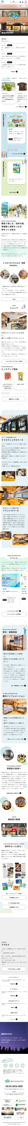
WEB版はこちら (14, 907)
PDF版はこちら (14, 897)
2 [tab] (17, 189)
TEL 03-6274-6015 (14, 1086)
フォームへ (12, 1019)
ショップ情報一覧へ (20, 106)
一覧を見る (12, 71)
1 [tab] (15, 189)
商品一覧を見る (13, 192)
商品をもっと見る (14, 399)
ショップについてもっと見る (14, 361)
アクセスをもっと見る (14, 969)
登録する (13, 1007)
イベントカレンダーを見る (17, 153)
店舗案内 (14, 299)
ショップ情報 (6, 78)
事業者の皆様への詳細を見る (13, 793)
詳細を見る (12, 984)
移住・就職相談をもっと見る (17, 685)
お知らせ (14, 78)
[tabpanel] (14, 707)
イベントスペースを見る (14, 614)
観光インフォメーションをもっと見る (15, 739)
